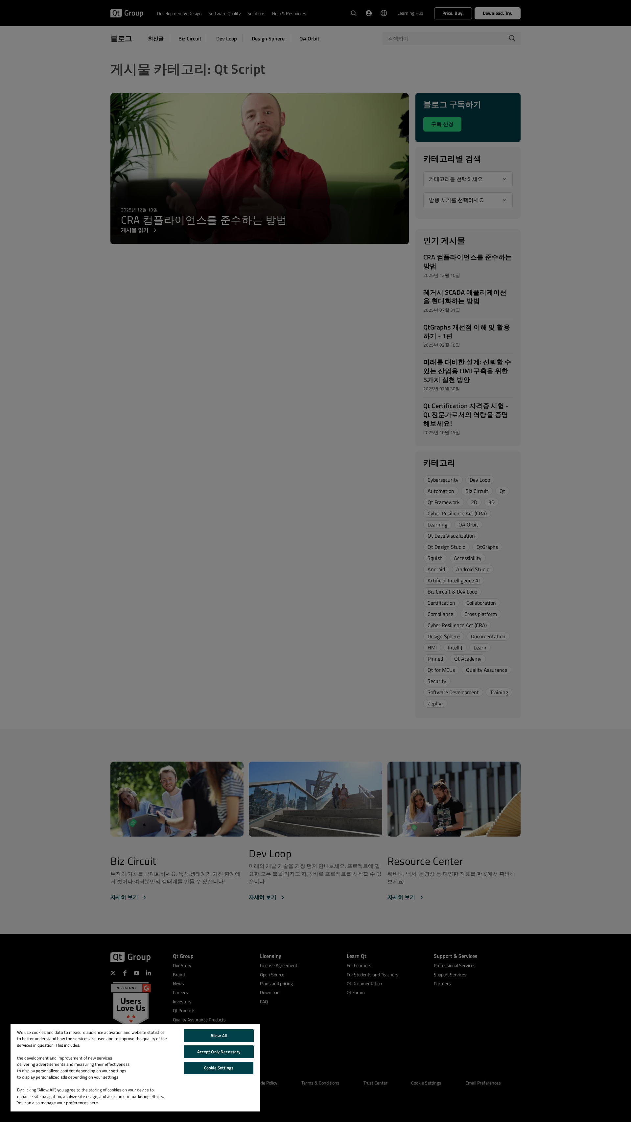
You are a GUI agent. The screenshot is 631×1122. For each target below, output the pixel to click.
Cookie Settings (218, 1067)
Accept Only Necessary (219, 1051)
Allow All (219, 1035)
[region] (135, 1067)
